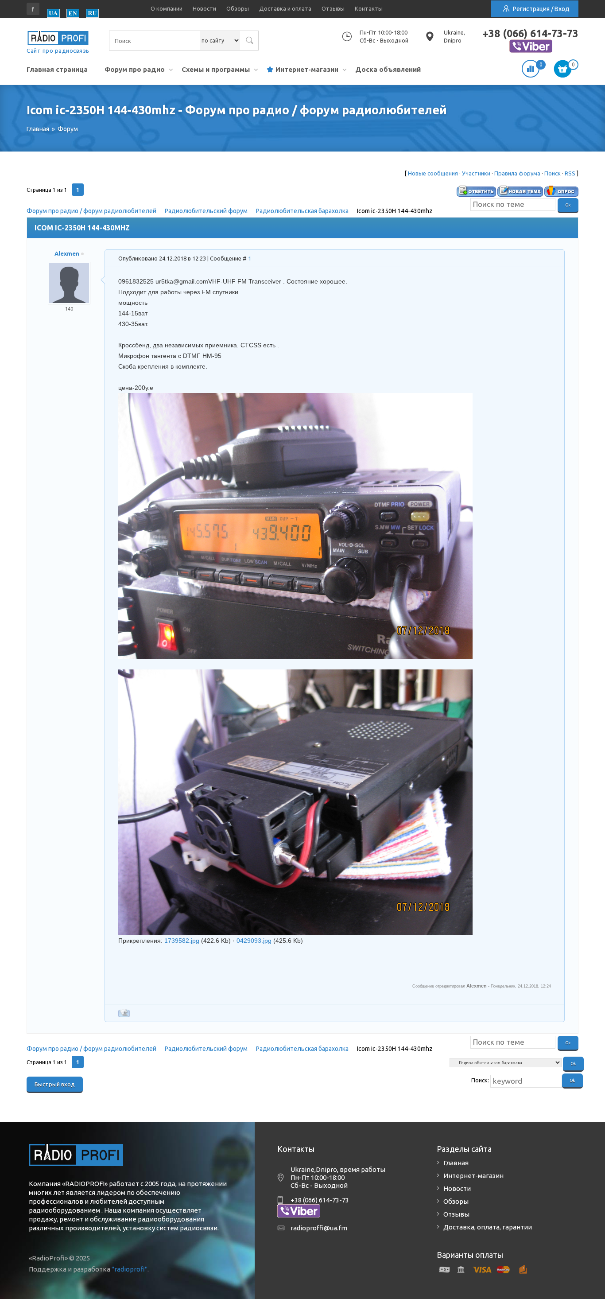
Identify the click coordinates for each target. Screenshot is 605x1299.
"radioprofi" (129, 1269)
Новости (204, 8)
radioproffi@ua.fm (319, 1228)
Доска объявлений (388, 69)
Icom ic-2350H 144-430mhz (395, 210)
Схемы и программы (216, 69)
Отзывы (333, 8)
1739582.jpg (181, 940)
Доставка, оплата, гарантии (487, 1227)
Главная (456, 1163)
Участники (476, 173)
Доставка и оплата (285, 8)
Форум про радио (135, 69)
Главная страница (57, 69)
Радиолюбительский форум (206, 210)
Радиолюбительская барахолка (302, 210)
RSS (570, 173)
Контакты (369, 8)
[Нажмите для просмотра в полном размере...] (295, 398)
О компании (166, 8)
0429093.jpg (254, 940)
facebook (33, 9)
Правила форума (517, 173)
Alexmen (66, 253)
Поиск (552, 173)
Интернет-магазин (306, 69)
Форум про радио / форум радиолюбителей (91, 210)
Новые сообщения (433, 173)
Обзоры (237, 8)
